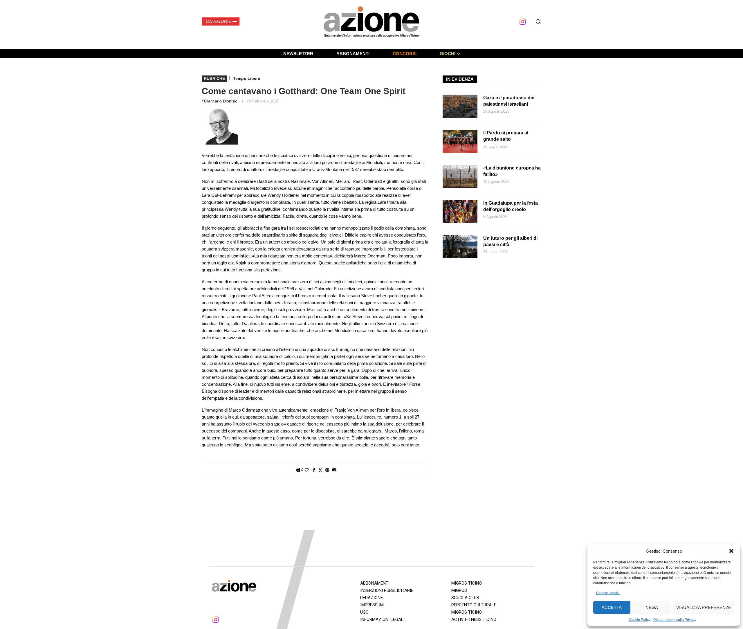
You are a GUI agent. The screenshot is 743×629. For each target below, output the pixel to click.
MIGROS (459, 590)
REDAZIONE (371, 597)
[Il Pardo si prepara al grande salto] (460, 141)
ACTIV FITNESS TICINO (473, 619)
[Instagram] (522, 21)
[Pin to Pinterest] (327, 470)
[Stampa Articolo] (298, 470)
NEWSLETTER (298, 53)
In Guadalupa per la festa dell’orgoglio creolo (510, 206)
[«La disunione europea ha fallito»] (460, 176)
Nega (651, 607)
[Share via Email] (334, 470)
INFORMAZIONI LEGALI (382, 619)
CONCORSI (404, 53)
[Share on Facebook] (314, 470)
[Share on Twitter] (320, 470)
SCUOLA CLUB (465, 597)
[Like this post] (307, 470)
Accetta (612, 607)
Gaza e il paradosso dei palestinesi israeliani (508, 101)
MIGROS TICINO (466, 583)
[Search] (538, 22)
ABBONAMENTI (352, 53)
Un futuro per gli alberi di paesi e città (510, 241)
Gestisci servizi (608, 593)
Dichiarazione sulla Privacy (674, 620)
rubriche (214, 78)
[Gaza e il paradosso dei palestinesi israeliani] (460, 106)
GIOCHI (447, 53)
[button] (731, 551)
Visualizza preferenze (703, 607)
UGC (364, 612)
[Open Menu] (220, 21)
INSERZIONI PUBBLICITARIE (386, 590)
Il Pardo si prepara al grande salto (505, 136)
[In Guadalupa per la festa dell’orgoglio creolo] (460, 211)
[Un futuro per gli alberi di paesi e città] (460, 246)
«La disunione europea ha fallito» (512, 171)
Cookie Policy (639, 620)
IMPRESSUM (372, 605)
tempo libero (246, 78)
